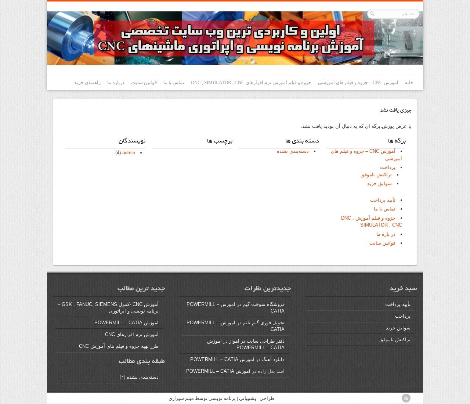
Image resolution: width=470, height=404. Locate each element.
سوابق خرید (379, 183)
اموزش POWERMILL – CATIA (222, 359)
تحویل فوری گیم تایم (264, 322)
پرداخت (387, 167)
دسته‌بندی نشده (293, 151)
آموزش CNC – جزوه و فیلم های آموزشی (358, 82)
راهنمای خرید (87, 82)
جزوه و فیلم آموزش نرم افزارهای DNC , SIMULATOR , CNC (251, 82)
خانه (409, 82)
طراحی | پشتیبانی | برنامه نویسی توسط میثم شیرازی (221, 398)
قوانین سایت (144, 82)
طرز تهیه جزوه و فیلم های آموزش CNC (119, 346)
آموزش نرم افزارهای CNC (132, 334)
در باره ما (385, 234)
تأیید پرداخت (382, 200)
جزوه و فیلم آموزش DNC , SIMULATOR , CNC (371, 221)
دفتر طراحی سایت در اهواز (257, 341)
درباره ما (115, 82)
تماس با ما (173, 82)
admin (128, 152)
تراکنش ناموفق (376, 174)
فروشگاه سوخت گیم (264, 304)
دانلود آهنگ (273, 359)
